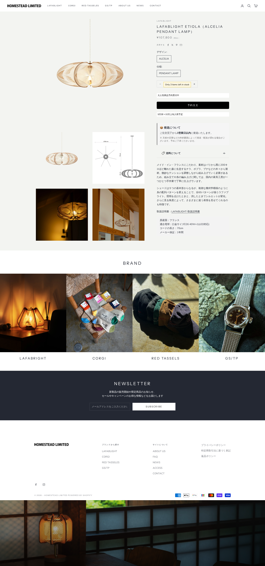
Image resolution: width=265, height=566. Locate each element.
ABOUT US (125, 5)
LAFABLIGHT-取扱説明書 (185, 211)
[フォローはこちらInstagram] (43, 484)
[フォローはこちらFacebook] (35, 484)
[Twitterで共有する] (172, 45)
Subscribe (154, 406)
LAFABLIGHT (54, 5)
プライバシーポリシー (213, 445)
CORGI (72, 5)
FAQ (155, 456)
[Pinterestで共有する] (176, 45)
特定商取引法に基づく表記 (216, 450)
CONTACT (155, 5)
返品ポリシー (208, 456)
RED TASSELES (90, 5)
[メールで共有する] (181, 45)
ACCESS (157, 468)
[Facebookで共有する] (168, 45)
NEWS (140, 5)
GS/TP (108, 5)
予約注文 (193, 105)
